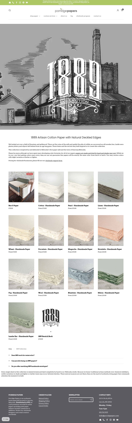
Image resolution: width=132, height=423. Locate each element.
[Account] (118, 10)
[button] (10, 10)
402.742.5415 (103, 412)
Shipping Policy (44, 401)
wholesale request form (53, 160)
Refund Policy (44, 398)
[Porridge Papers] (66, 10)
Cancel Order (43, 406)
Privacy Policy (44, 403)
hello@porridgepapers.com (109, 415)
